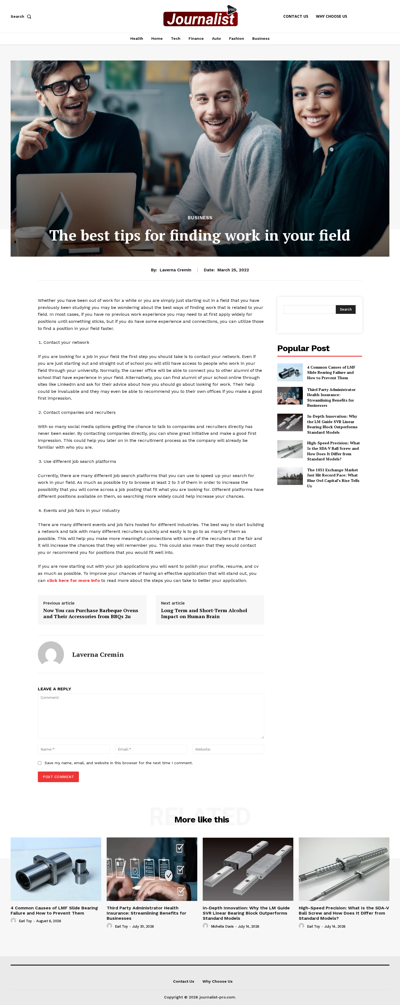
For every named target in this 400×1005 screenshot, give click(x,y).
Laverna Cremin (175, 270)
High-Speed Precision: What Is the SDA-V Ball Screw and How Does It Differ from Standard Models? (333, 450)
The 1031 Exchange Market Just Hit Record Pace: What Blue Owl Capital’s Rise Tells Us (333, 477)
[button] (22, 16)
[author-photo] (14, 921)
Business (200, 217)
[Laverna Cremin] (51, 654)
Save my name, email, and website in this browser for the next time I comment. (119, 763)
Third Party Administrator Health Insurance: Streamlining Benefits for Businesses (331, 397)
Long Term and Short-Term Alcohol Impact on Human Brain (204, 613)
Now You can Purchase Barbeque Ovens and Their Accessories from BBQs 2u (90, 613)
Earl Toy (25, 921)
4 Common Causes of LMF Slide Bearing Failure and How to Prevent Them (331, 372)
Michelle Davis (222, 926)
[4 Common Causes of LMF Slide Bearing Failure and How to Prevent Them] (290, 372)
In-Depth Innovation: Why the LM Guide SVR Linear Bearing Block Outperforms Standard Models (332, 424)
